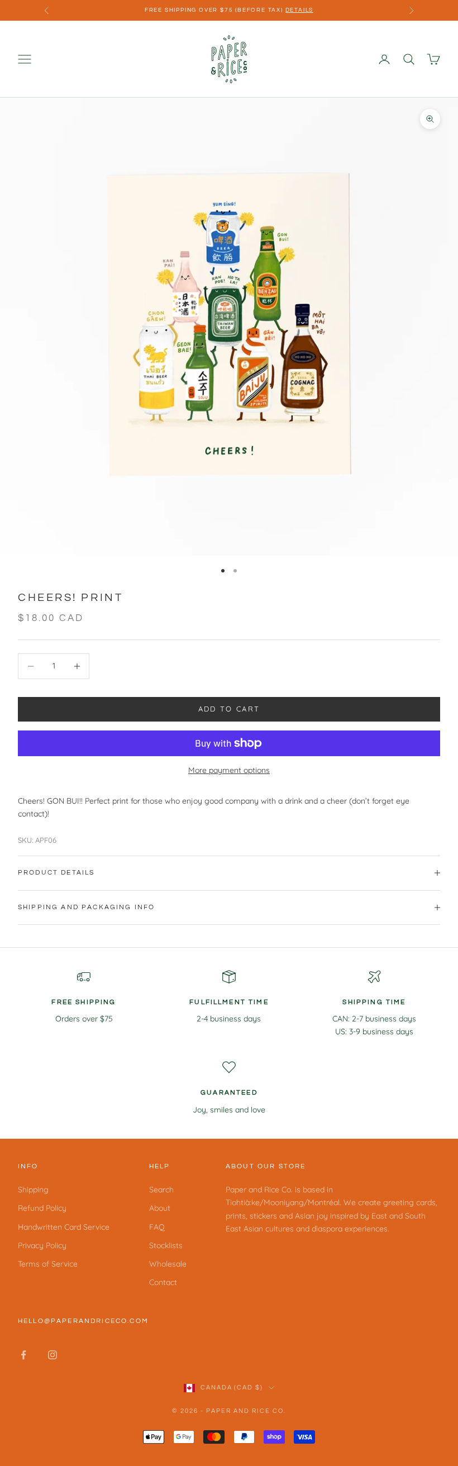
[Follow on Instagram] (52, 1354)
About (159, 1208)
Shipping (33, 1190)
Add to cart (229, 708)
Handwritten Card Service (63, 1227)
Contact (163, 1282)
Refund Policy (42, 1208)
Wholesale (168, 1264)
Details (299, 10)
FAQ (157, 1227)
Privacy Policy (42, 1245)
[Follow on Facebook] (23, 1354)
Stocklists (166, 1245)
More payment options (229, 770)
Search (161, 1190)
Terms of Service (48, 1264)
